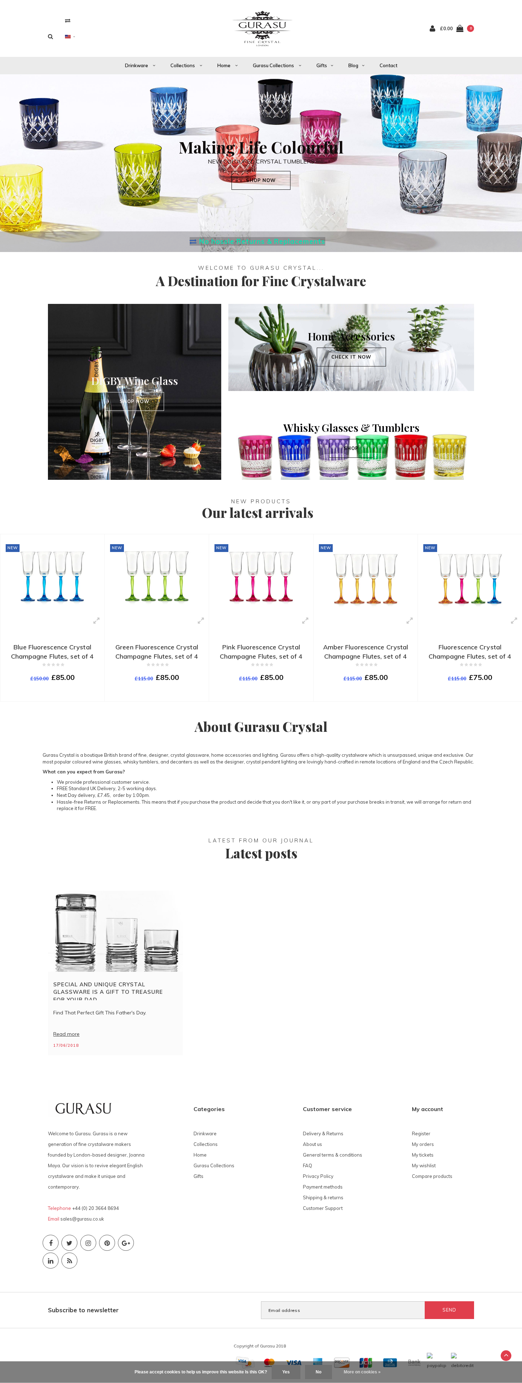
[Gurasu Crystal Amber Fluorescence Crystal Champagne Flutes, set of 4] (366, 576)
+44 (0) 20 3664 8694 (95, 1208)
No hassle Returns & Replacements (262, 241)
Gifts (321, 65)
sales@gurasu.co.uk (82, 1219)
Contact (388, 65)
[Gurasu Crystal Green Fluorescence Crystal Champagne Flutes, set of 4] (157, 576)
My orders (423, 1144)
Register (421, 1133)
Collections (183, 65)
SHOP (351, 448)
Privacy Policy (318, 1176)
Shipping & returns (323, 1197)
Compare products (432, 1176)
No (318, 1371)
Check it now (351, 357)
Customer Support (323, 1208)
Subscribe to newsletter (83, 1310)
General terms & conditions (332, 1155)
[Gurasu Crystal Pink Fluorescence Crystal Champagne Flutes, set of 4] (261, 576)
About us (312, 1144)
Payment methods (323, 1187)
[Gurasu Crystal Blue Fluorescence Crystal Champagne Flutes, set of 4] (52, 576)
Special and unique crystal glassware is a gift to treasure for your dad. (108, 990)
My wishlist (424, 1165)
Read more (66, 1034)
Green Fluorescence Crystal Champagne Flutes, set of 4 (157, 651)
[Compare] (67, 20)
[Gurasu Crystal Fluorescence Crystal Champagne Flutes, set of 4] (470, 576)
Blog (353, 65)
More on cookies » (362, 1371)
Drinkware (137, 65)
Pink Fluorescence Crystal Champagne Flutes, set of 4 (261, 651)
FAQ (307, 1165)
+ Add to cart (48, 693)
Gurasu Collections (274, 65)
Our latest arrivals (257, 512)
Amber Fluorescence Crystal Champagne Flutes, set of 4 (365, 651)
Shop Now (134, 401)
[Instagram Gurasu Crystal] (88, 1243)
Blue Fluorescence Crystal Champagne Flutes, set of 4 (52, 651)
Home (224, 65)
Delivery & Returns (323, 1133)
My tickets (423, 1155)
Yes (286, 1371)
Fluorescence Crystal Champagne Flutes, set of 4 (470, 651)
